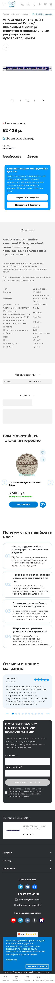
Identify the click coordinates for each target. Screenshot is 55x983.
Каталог (7, 853)
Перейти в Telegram (27, 197)
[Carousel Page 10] (42, 714)
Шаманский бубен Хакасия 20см (25, 483)
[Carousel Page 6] (29, 714)
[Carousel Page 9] (39, 714)
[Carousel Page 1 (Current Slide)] (13, 714)
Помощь (7, 860)
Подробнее (11, 959)
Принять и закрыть (37, 966)
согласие (19, 789)
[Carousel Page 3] (19, 714)
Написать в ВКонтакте (27, 205)
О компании (9, 868)
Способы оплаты (12, 156)
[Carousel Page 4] (23, 714)
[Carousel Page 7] (32, 714)
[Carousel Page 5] (26, 714)
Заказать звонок (27, 782)
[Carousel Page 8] (36, 714)
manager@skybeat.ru (29, 899)
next (47, 714)
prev (7, 714)
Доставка (33, 156)
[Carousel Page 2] (16, 714)
